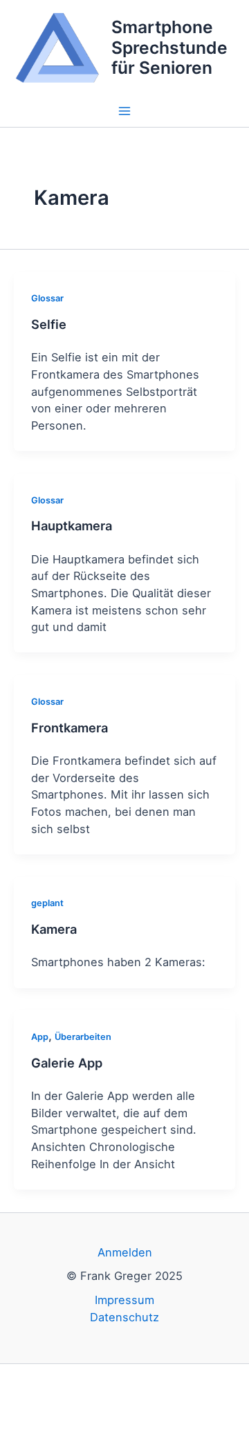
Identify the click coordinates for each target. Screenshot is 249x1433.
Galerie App (66, 1062)
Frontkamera (69, 727)
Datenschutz (124, 1317)
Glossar (47, 298)
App (39, 1037)
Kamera (54, 928)
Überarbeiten (83, 1037)
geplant (47, 903)
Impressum (124, 1300)
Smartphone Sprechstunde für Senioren (169, 47)
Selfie (48, 324)
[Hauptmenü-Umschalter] (124, 111)
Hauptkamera (71, 525)
